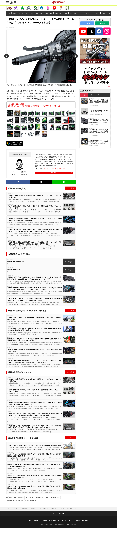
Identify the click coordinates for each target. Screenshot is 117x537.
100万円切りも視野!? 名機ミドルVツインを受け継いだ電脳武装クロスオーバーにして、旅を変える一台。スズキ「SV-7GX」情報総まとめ (34, 219)
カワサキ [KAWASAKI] (31, 500)
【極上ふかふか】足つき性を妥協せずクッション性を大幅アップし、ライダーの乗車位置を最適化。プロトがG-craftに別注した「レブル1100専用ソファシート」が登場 (34, 278)
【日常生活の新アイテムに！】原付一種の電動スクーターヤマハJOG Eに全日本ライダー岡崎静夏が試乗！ (34, 318)
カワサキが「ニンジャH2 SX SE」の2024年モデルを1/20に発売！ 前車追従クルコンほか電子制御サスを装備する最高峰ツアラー (34, 487)
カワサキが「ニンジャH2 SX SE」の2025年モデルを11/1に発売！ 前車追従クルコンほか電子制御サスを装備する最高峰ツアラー (34, 455)
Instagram (62, 168)
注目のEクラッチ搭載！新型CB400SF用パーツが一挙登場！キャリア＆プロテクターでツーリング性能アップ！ (34, 196)
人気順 (21, 13)
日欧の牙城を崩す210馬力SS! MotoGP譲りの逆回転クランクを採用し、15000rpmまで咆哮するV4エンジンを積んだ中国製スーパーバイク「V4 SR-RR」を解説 (34, 289)
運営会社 (78, 520)
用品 (66, 13)
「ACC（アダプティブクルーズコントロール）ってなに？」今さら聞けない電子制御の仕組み (34, 445)
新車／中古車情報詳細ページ (15, 261)
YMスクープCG (29, 13)
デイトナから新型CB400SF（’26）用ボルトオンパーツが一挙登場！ (98, 111)
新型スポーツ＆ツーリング (53, 497)
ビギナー (96, 13)
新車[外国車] (49, 13)
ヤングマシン (29, 497)
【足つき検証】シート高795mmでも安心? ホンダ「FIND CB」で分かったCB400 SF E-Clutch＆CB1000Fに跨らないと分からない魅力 (34, 329)
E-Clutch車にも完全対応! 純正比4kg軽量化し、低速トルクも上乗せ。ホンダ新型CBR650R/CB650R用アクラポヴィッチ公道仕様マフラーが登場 (98, 131)
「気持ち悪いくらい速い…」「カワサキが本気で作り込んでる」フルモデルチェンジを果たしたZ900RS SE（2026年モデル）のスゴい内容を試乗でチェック (34, 299)
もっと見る (70, 188)
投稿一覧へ (53, 173)
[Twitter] (41, 182)
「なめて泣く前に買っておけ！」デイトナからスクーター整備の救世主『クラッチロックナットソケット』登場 (34, 207)
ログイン (87, 23)
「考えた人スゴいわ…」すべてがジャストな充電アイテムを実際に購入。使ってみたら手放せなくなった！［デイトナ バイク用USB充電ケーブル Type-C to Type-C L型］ (34, 230)
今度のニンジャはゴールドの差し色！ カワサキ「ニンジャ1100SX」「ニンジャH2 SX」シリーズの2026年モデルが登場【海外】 (34, 465)
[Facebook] (18, 182)
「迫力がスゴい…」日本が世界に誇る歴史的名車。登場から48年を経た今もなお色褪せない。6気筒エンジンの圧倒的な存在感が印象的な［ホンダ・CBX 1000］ (98, 101)
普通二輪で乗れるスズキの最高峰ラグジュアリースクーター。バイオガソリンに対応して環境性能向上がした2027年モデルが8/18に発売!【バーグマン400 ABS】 (34, 361)
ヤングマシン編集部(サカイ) (95, 114)
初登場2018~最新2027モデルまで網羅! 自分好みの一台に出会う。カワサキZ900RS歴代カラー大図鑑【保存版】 (34, 350)
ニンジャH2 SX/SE (39, 497)
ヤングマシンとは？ (34, 520)
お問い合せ (85, 520)
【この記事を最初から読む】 (34, 105)
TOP (9, 13)
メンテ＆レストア (87, 13)
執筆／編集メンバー (54, 520)
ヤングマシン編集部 (93, 105)
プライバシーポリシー (68, 520)
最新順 (14, 13)
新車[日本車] (39, 13)
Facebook (55, 168)
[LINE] (64, 182)
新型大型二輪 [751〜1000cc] (15, 500)
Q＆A (103, 13)
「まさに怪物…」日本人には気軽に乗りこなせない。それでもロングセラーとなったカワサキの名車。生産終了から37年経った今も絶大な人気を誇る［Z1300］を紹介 (34, 243)
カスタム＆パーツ (74, 13)
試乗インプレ (58, 13)
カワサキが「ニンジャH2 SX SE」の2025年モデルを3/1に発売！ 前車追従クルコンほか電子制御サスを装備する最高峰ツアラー (34, 476)
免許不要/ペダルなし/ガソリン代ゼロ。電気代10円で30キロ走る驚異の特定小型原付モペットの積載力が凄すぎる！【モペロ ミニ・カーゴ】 (34, 340)
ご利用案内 (44, 520)
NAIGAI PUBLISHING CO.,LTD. (57, 524)
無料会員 (102, 23)
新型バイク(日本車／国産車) (16, 497)
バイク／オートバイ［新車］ (21, 509)
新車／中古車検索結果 (13, 269)
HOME (9, 509)
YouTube (46, 168)
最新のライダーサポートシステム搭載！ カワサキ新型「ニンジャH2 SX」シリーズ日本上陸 (53, 509)
